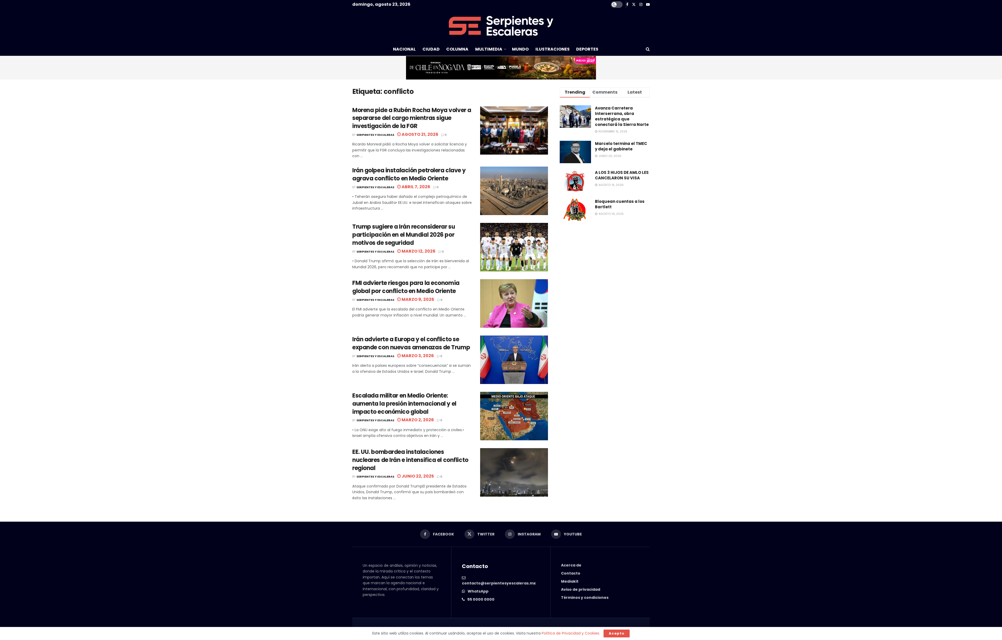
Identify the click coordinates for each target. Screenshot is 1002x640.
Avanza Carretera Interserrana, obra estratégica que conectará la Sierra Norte (622, 116)
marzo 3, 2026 (417, 356)
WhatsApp (478, 591)
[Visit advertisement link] (501, 68)
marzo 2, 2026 (417, 420)
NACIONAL (404, 49)
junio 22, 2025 (417, 476)
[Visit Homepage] (501, 26)
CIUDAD (431, 49)
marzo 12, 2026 (418, 251)
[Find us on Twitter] (634, 4)
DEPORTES (587, 49)
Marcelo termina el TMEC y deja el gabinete (621, 146)
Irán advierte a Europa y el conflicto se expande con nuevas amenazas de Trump (411, 343)
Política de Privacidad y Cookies (570, 633)
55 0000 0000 (480, 599)
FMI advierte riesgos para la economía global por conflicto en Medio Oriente (406, 287)
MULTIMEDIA (488, 49)
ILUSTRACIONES (552, 49)
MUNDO (520, 49)
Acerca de (571, 565)
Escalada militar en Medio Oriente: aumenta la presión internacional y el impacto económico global (404, 404)
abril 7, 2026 (415, 187)
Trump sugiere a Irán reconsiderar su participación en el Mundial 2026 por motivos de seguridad (403, 235)
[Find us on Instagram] (640, 4)
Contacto (570, 573)
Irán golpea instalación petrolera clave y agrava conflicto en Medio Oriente (409, 174)
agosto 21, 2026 (419, 134)
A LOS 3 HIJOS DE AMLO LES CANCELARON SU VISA (622, 175)
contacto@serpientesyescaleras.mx (499, 583)
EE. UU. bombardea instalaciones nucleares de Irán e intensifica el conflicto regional (410, 460)
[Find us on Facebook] (627, 4)
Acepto (616, 633)
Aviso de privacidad (580, 589)
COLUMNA (457, 49)
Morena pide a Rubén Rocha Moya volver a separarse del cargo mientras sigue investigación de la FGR (411, 118)
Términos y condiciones (585, 597)
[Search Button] (648, 49)
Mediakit (569, 581)
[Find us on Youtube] (648, 4)
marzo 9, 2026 (417, 299)
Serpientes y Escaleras (375, 135)
